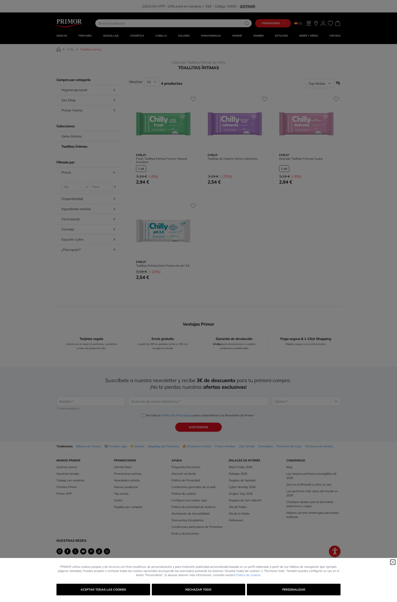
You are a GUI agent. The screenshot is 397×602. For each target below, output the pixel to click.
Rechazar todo (198, 589)
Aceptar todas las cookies (103, 589)
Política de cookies (248, 575)
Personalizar (293, 589)
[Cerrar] (392, 562)
